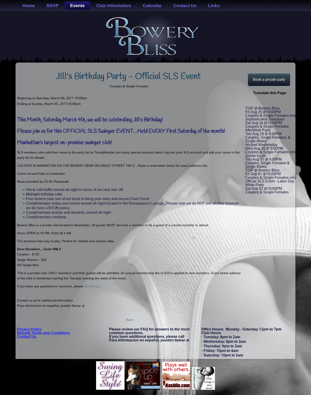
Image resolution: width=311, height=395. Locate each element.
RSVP (52, 5)
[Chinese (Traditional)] (251, 102)
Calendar (152, 5)
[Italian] (264, 102)
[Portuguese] (272, 102)
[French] (255, 102)
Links (214, 5)
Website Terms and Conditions (43, 333)
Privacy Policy (29, 329)
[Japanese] (268, 102)
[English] (247, 102)
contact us (91, 286)
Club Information (113, 5)
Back (129, 320)
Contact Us (184, 5)
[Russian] (276, 102)
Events (77, 5)
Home (29, 5)
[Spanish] (280, 102)
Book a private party (269, 80)
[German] (259, 102)
